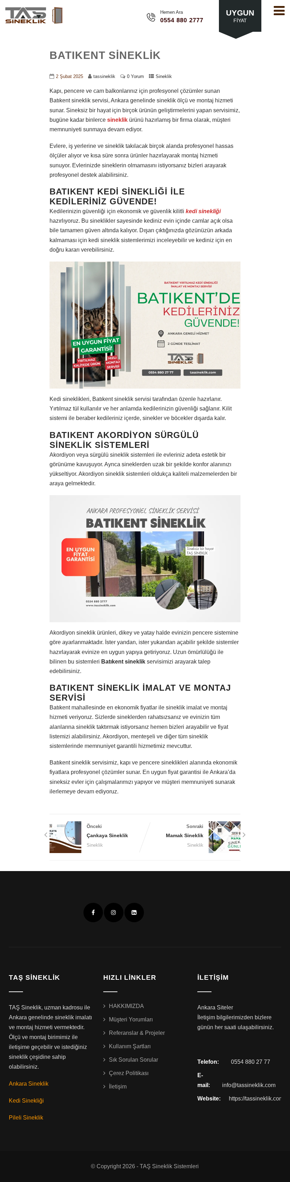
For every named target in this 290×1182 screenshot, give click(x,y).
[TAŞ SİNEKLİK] (35, 15)
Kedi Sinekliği (26, 1101)
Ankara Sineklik (28, 1084)
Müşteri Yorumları (131, 1019)
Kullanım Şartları (130, 1046)
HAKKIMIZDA (126, 1006)
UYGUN (240, 15)
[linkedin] (134, 912)
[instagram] (113, 912)
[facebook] (93, 912)
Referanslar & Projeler (137, 1033)
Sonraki (184, 831)
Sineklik (164, 76)
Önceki (107, 831)
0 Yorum (135, 76)
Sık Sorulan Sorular (133, 1060)
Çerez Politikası (129, 1073)
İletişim (118, 1087)
